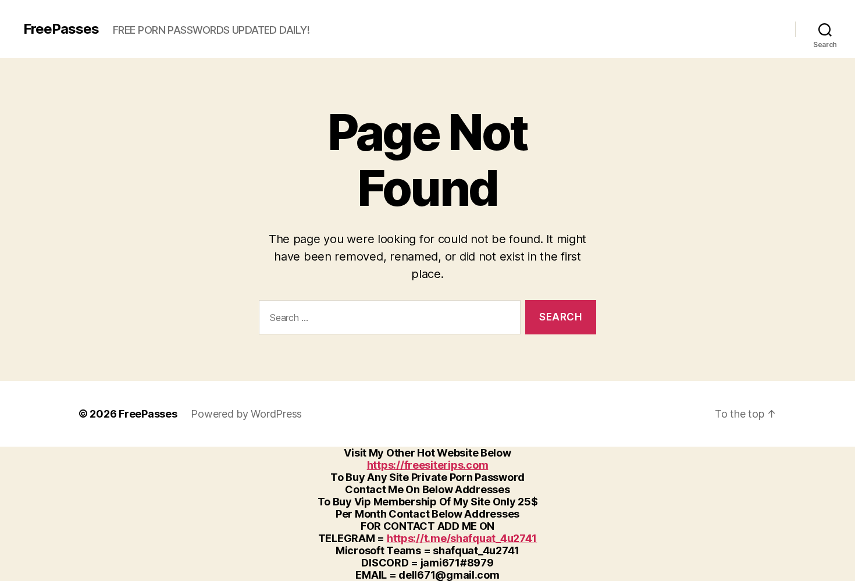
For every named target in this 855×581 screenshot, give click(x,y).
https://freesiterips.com (428, 465)
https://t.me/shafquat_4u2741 (462, 538)
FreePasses (61, 29)
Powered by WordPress (246, 414)
